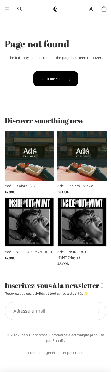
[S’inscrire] (97, 311)
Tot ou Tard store (33, 335)
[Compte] (90, 8)
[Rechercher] (19, 8)
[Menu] (7, 9)
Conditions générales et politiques (55, 352)
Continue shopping (56, 78)
